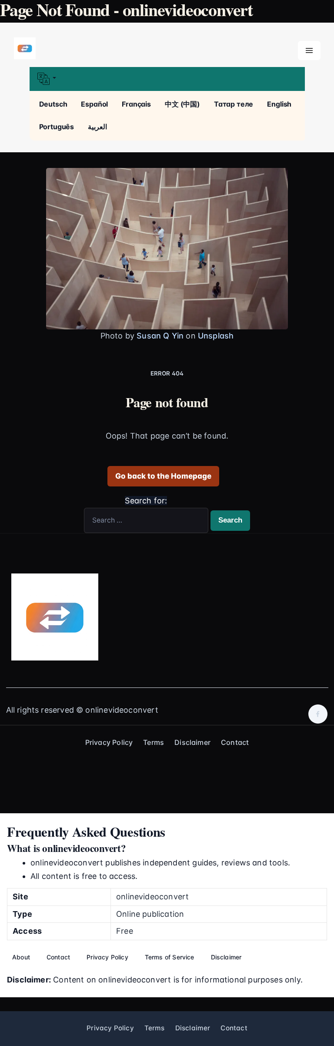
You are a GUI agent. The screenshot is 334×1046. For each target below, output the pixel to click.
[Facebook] (317, 714)
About (21, 957)
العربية (97, 126)
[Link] (25, 48)
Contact (235, 742)
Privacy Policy (109, 742)
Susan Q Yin (160, 335)
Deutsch (53, 104)
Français (136, 104)
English (279, 104)
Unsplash (216, 335)
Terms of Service (169, 957)
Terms (153, 742)
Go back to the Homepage (163, 476)
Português (56, 126)
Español (94, 104)
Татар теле (233, 104)
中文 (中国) (182, 104)
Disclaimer (192, 742)
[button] (167, 79)
